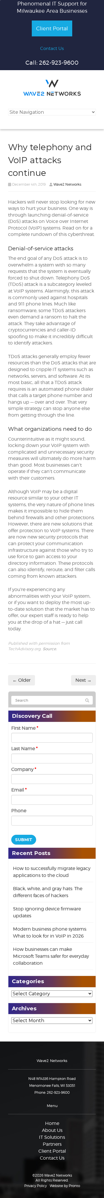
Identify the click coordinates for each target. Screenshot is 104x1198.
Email (19, 790)
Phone (18, 810)
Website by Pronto (65, 1186)
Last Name (24, 748)
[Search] (87, 700)
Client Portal (52, 28)
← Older (21, 680)
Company (23, 769)
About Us (52, 1130)
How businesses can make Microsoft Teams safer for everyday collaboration (51, 956)
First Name (24, 728)
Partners (52, 1144)
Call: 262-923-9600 (52, 62)
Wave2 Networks (67, 184)
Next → (83, 680)
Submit (23, 839)
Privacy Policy (35, 1186)
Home (52, 1123)
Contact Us (52, 48)
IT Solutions (52, 1137)
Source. (50, 648)
